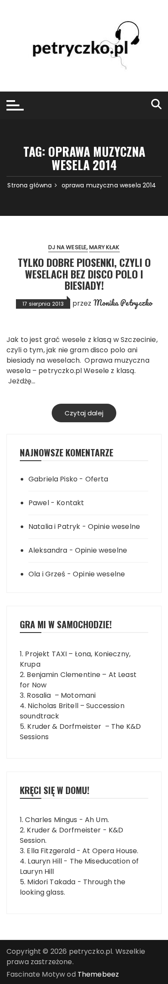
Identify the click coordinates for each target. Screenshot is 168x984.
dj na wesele (67, 247)
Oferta (97, 479)
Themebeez (98, 974)
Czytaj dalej (84, 413)
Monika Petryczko (122, 302)
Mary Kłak (104, 247)
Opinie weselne (114, 527)
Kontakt (70, 503)
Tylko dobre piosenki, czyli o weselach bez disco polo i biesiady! (84, 273)
